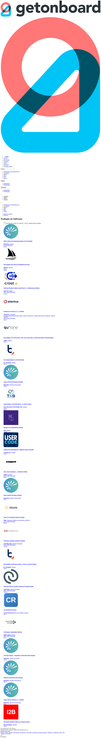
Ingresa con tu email (5, 731)
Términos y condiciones (53, 732)
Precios (5, 174)
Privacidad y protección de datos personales (36, 732)
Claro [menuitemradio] (5, 198)
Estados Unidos (8, 166)
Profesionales (7, 184)
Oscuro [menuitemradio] (5, 199)
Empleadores (7, 183)
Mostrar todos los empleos (35, 223)
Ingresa (2, 180)
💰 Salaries (6, 173)
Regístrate (3, 187)
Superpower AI (15, 171)
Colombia (7, 160)
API (64, 732)
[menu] (1, 202)
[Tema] (1, 194)
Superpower (23, 732)
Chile (6, 158)
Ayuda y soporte (8, 732)
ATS (5, 175)
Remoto (7, 164)
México (6, 161)
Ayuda (5, 178)
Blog (61, 732)
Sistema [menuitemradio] (6, 196)
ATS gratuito (16, 732)
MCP (5, 177)
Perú (6, 163)
